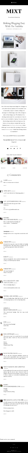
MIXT (14, 11)
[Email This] (7, 148)
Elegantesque (9, 334)
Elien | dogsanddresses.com (12, 385)
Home (14, 444)
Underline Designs (16, 451)
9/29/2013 (26, 400)
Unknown (7, 242)
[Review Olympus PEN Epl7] (10, 160)
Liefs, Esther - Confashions (10, 223)
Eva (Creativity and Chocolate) (11, 282)
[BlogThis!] (11, 148)
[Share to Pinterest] (20, 148)
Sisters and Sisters (11, 296)
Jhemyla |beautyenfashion (10, 309)
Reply (5, 185)
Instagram (20, 140)
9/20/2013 (22, 386)
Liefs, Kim (6, 325)
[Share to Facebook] (17, 148)
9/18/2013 (10, 180)
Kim (5, 322)
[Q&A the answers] (4, 160)
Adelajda (7, 191)
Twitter (16, 140)
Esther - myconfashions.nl (11, 218)
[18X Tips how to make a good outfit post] (17, 160)
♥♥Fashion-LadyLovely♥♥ (13, 400)
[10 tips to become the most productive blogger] (24, 160)
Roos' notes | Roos (10, 353)
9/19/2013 (17, 334)
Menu (14, 2)
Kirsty (6, 257)
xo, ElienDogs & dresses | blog (9, 391)
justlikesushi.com (14, 209)
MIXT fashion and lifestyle (14, 367)
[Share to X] (14, 148)
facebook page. (8, 129)
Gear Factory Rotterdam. (15, 125)
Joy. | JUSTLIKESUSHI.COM (12, 201)
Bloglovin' (14, 142)
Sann (5, 180)
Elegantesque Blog (8, 345)
